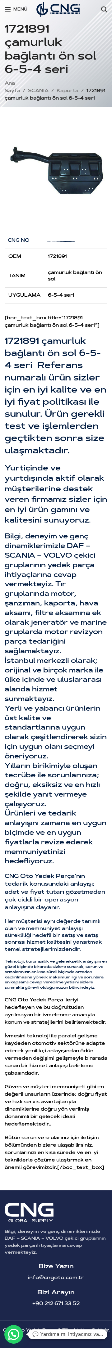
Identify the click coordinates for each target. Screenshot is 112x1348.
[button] (13, 1334)
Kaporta (67, 91)
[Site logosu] (58, 9)
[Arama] (104, 9)
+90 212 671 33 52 (56, 1303)
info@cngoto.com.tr (56, 1277)
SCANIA (38, 91)
